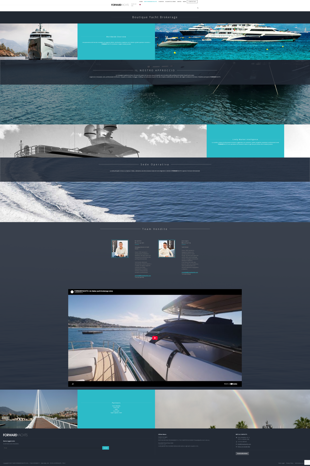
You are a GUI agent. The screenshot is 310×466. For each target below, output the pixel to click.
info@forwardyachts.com (244, 444)
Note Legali (281, 463)
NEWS (184, 1)
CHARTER (161, 1)
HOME (141, 1)
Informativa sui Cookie (301, 463)
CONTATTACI (192, 1)
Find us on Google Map (244, 446)
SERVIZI (179, 1)
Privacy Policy (289, 463)
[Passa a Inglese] (140, 4)
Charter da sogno (162, 437)
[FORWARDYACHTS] (120, 4)
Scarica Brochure (242, 453)
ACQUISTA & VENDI (170, 1)
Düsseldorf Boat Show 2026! (165, 443)
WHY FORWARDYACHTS (150, 1)
